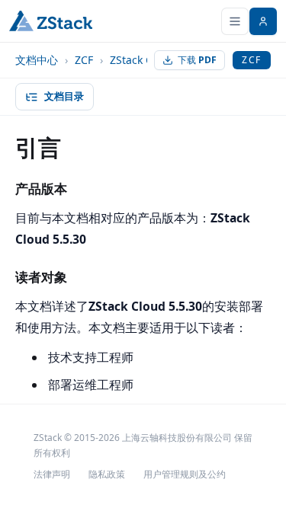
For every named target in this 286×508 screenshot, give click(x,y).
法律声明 (52, 474)
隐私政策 (106, 474)
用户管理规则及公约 (184, 474)
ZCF (84, 60)
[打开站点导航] (235, 21)
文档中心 (36, 60)
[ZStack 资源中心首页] (50, 21)
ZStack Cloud (142, 60)
